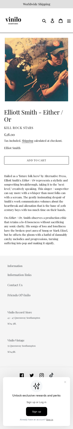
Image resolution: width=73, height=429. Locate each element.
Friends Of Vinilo (19, 295)
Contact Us (14, 285)
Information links (19, 275)
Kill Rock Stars (18, 128)
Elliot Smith (12, 148)
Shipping (27, 140)
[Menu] (69, 20)
